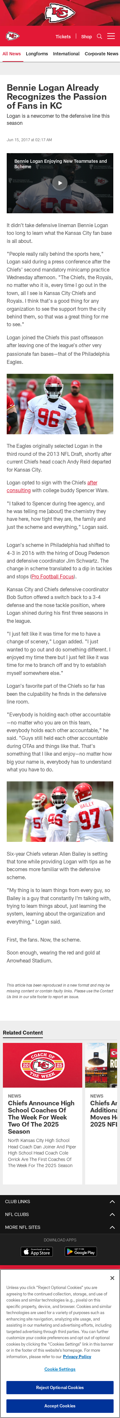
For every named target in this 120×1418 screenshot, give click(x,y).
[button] (60, 183)
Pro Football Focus (52, 576)
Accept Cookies (60, 1405)
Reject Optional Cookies (60, 1387)
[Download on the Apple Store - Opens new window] (37, 1252)
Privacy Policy (77, 1356)
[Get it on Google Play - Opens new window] (81, 1255)
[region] (60, 1343)
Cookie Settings (60, 1369)
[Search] (99, 36)
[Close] (112, 1278)
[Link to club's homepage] (12, 33)
